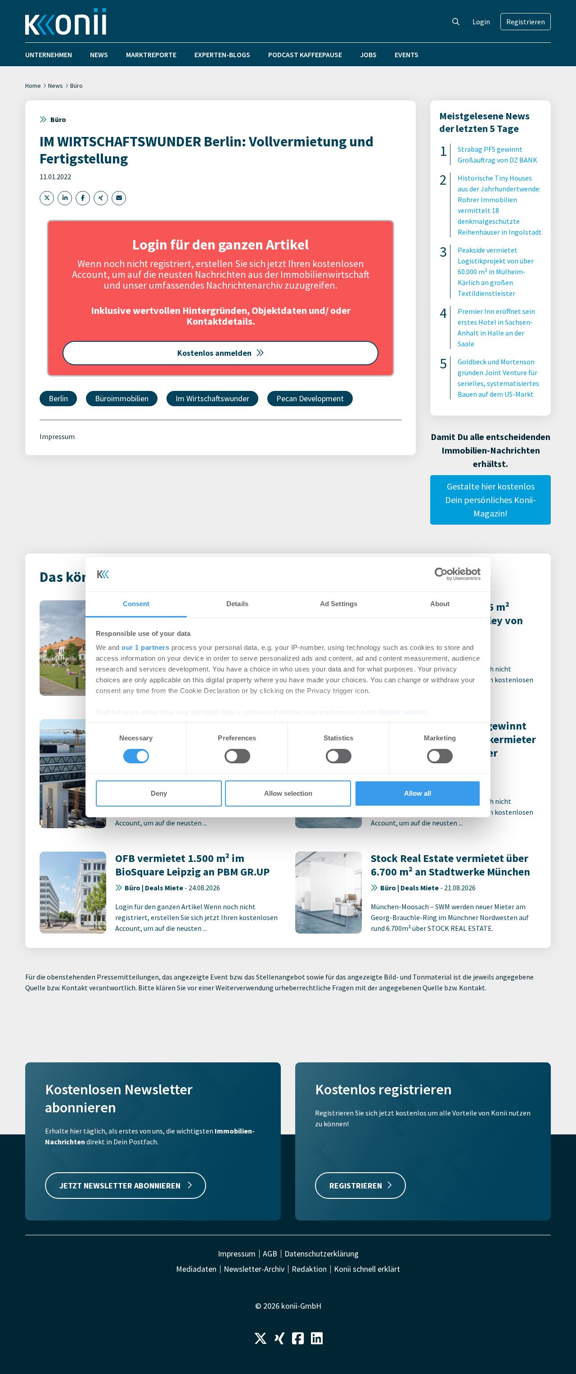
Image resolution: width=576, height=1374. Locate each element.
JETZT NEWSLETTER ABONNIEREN (120, 1185)
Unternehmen (48, 54)
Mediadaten (196, 1269)
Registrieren (525, 21)
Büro (76, 86)
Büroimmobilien (121, 398)
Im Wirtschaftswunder (212, 398)
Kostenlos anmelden (214, 353)
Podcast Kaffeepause (305, 54)
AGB (270, 1254)
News (99, 54)
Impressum (57, 436)
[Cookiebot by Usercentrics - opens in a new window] (441, 574)
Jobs (368, 54)
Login (481, 21)
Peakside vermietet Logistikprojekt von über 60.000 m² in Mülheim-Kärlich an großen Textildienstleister (496, 271)
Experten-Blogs (222, 54)
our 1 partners (145, 647)
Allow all (417, 793)
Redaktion (309, 1269)
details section (403, 712)
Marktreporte (151, 54)
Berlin (58, 398)
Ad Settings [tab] (338, 604)
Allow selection (288, 793)
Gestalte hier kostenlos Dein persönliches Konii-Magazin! (490, 500)
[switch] (237, 756)
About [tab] (440, 604)
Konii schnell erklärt (367, 1269)
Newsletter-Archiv (254, 1269)
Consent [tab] (136, 604)
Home (33, 86)
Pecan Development (310, 398)
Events (406, 54)
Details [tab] (237, 604)
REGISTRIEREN (355, 1185)
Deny (159, 793)
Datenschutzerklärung (321, 1254)
